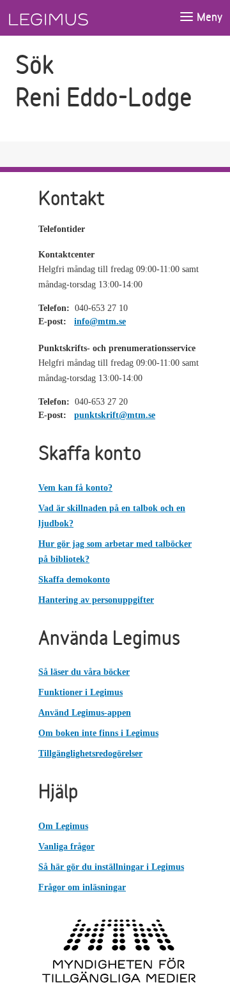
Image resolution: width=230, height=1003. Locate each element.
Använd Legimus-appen (84, 713)
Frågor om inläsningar (82, 887)
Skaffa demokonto (74, 579)
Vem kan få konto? (75, 488)
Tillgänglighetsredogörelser (90, 753)
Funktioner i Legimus (80, 692)
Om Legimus (63, 826)
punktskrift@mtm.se (114, 415)
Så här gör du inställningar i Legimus (111, 867)
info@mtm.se (100, 321)
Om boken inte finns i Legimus (98, 733)
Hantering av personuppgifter (96, 600)
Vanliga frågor (66, 846)
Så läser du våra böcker (84, 672)
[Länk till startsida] (72, 18)
